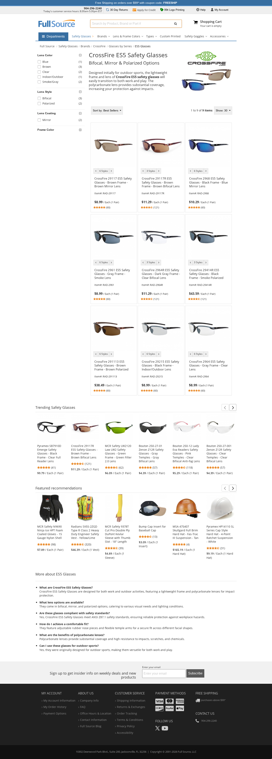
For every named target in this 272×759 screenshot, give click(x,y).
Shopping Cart (211, 21)
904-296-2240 (93, 8)
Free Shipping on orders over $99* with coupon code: (136, 2)
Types (150, 36)
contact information (93, 720)
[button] (225, 407)
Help (202, 9)
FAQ (82, 707)
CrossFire (99, 46)
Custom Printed (170, 36)
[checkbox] (61, 62)
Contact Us (205, 713)
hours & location (95, 713)
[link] (113, 192)
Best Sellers (106, 110)
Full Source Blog (90, 726)
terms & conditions (130, 720)
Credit (146, 10)
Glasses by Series (120, 46)
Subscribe (195, 673)
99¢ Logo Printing (173, 9)
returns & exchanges (131, 707)
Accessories (218, 36)
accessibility (125, 733)
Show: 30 (222, 110)
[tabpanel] (161, 251)
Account (221, 9)
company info (89, 700)
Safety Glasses (82, 36)
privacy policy (126, 726)
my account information (59, 700)
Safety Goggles (194, 36)
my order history (54, 707)
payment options (54, 713)
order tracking (127, 713)
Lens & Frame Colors (126, 36)
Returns (119, 9)
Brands (102, 36)
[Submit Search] (175, 23)
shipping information (131, 700)
